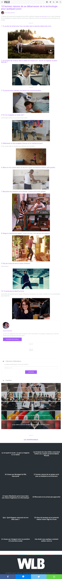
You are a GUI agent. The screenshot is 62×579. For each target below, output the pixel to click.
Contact (54, 573)
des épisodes (43, 16)
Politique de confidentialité (31, 573)
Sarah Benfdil (11, 12)
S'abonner (31, 372)
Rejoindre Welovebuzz (12, 339)
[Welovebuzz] (7, 2)
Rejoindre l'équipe (10, 573)
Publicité (19, 573)
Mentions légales (46, 573)
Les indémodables (31, 439)
